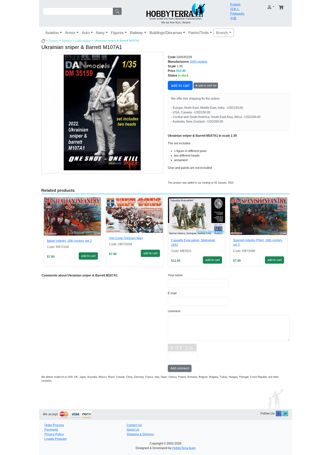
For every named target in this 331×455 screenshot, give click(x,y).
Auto (86, 33)
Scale (172, 66)
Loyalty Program (55, 438)
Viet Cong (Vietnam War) (126, 238)
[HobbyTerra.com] (175, 9)
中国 (233, 18)
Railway (136, 33)
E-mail (172, 293)
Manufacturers (178, 61)
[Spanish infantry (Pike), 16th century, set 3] (258, 216)
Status (172, 75)
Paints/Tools (198, 33)
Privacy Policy (54, 434)
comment (174, 311)
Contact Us (134, 425)
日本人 (234, 9)
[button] (262, 7)
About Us (133, 429)
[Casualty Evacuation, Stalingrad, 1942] (196, 216)
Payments (51, 429)
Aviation (52, 33)
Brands (222, 33)
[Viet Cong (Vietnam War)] (134, 215)
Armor (70, 33)
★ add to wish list (205, 85)
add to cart (180, 85)
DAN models (83, 40)
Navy (100, 33)
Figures (117, 33)
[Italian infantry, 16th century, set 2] (72, 216)
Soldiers (67, 40)
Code (172, 57)
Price (171, 70)
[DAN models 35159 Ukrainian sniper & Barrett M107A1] (102, 112)
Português (237, 13)
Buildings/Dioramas (165, 33)
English (235, 4)
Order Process (54, 425)
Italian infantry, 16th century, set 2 (69, 240)
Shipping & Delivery (140, 434)
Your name (175, 275)
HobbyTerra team (184, 448)
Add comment (179, 368)
